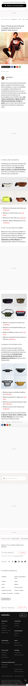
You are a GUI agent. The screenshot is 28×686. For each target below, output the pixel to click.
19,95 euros (8, 394)
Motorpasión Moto (18, 645)
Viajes (16, 581)
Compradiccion (5, 657)
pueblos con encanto (7, 593)
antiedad (16, 593)
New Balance (14, 19)
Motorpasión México (18, 676)
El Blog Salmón (17, 652)
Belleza (16, 584)
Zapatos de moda (6, 590)
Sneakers (4, 576)
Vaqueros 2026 (15, 538)
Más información (21, 684)
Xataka (3, 623)
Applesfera (4, 628)
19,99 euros (12, 339)
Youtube (15, 561)
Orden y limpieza (18, 590)
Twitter (15, 67)
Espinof (16, 635)
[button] (9, 77)
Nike (20, 19)
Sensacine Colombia (18, 671)
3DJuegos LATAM (18, 664)
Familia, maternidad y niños (20, 577)
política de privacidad (18, 555)
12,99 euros (6, 210)
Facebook (12, 67)
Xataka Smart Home (6, 630)
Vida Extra (16, 625)
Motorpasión (17, 642)
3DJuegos (16, 623)
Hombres (8, 421)
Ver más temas (5, 599)
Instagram (19, 561)
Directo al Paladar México (7, 676)
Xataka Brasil (4, 667)
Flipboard (17, 67)
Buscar (21, 607)
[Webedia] (5, 616)
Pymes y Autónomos (18, 654)
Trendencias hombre (17, 421)
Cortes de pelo (18, 587)
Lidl (23, 19)
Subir (22, 615)
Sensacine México (18, 669)
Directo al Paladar (5, 642)
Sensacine (16, 633)
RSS (22, 561)
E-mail (20, 67)
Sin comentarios (6, 66)
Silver (3, 584)
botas (3, 587)
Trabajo (4, 581)
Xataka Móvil (4, 625)
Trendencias (4, 652)
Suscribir (22, 552)
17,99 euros (6, 222)
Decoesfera (4, 654)
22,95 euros (8, 404)
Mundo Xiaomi (5, 632)
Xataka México (5, 664)
